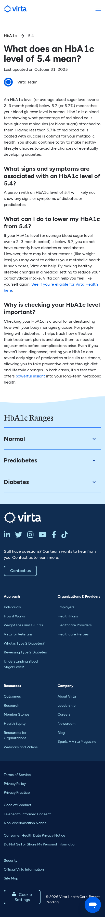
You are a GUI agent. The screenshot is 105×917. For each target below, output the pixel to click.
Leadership (66, 705)
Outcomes (12, 696)
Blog (61, 733)
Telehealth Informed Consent (27, 814)
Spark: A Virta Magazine (77, 741)
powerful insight (30, 376)
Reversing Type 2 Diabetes (25, 652)
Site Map (11, 878)
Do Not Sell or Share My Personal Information (40, 844)
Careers (64, 714)
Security (10, 860)
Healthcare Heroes (73, 634)
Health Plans (68, 616)
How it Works (14, 616)
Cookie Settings (22, 897)
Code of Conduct (17, 805)
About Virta (67, 696)
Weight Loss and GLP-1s (23, 625)
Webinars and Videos (21, 747)
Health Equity (14, 723)
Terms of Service (17, 775)
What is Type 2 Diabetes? (24, 643)
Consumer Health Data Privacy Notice (34, 835)
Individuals (12, 607)
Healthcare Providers (75, 625)
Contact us (20, 570)
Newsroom (66, 723)
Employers (66, 607)
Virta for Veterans (18, 634)
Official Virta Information (24, 869)
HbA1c (10, 35)
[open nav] (98, 9)
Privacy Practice (17, 792)
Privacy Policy (15, 784)
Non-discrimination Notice (25, 823)
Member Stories (17, 714)
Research (11, 705)
